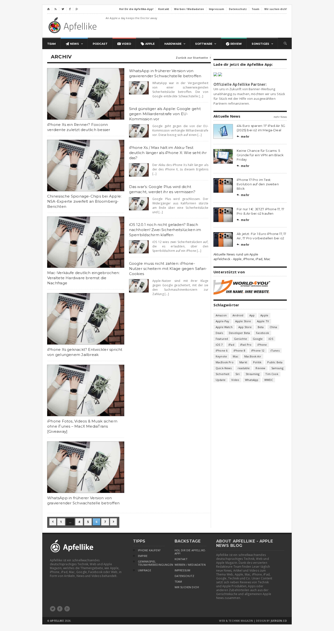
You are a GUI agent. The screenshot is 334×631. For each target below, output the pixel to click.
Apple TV (263, 321)
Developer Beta (239, 333)
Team (178, 581)
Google (258, 339)
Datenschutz (184, 576)
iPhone (262, 344)
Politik (257, 362)
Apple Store (243, 321)
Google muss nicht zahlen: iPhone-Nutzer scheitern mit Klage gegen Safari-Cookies (168, 268)
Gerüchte (240, 339)
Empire (143, 556)
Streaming (253, 374)
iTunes (274, 350)
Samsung (277, 368)
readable (244, 368)
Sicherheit (223, 374)
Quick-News (224, 368)
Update (220, 380)
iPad (231, 344)
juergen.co (279, 620)
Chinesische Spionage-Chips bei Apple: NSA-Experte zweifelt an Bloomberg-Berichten (84, 201)
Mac (235, 356)
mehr (243, 136)
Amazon (221, 315)
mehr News (280, 117)
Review (260, 368)
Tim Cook (271, 374)
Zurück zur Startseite (193, 57)
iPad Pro (245, 344)
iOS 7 (219, 344)
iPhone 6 (221, 350)
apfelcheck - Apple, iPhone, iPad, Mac (241, 259)
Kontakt (181, 559)
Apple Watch (224, 327)
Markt (243, 362)
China (273, 327)
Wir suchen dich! (187, 587)
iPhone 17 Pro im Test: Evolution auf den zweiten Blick (258, 184)
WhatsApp (251, 380)
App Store (245, 327)
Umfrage (144, 570)
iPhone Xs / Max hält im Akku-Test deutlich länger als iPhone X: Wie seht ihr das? (168, 152)
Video (235, 380)
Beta (261, 327)
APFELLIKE (57, 620)
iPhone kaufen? (149, 550)
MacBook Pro (225, 362)
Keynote (221, 356)
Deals (219, 333)
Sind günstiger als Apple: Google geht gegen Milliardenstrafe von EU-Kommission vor (165, 113)
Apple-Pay (222, 321)
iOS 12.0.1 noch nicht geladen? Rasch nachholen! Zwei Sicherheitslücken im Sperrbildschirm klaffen (165, 229)
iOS (270, 339)
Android (238, 315)
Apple (264, 315)
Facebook (262, 333)
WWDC (268, 380)
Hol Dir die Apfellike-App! (190, 552)
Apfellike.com (73, 25)
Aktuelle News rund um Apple (235, 254)
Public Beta (274, 362)
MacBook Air (252, 356)
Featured (222, 339)
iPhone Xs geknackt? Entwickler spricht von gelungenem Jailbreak (84, 352)
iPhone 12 (258, 350)
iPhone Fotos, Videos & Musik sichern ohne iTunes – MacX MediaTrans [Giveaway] (82, 426)
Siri (237, 374)
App (252, 315)
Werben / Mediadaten (190, 564)
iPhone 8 (239, 350)
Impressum (182, 570)
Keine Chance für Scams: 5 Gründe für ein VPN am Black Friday (260, 155)
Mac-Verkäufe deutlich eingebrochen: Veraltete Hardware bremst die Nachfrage (83, 277)
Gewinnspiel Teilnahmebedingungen (151, 563)
